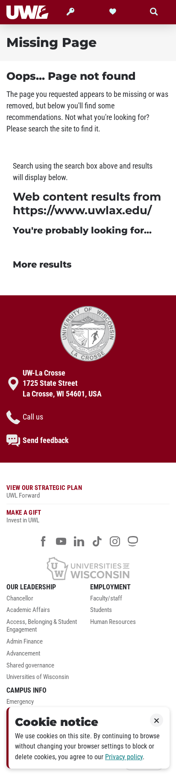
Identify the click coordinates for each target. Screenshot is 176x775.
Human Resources (113, 622)
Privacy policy (124, 757)
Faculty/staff (106, 598)
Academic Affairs (28, 610)
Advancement (23, 653)
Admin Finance (24, 641)
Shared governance (30, 665)
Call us (33, 417)
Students (101, 610)
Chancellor (19, 598)
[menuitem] (46, 601)
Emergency (20, 701)
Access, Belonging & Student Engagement (41, 625)
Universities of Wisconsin (37, 677)
